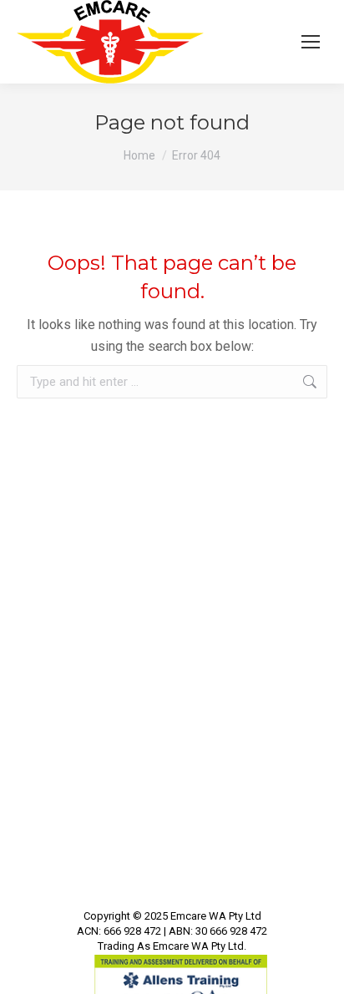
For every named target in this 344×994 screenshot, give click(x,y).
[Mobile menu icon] (310, 41)
